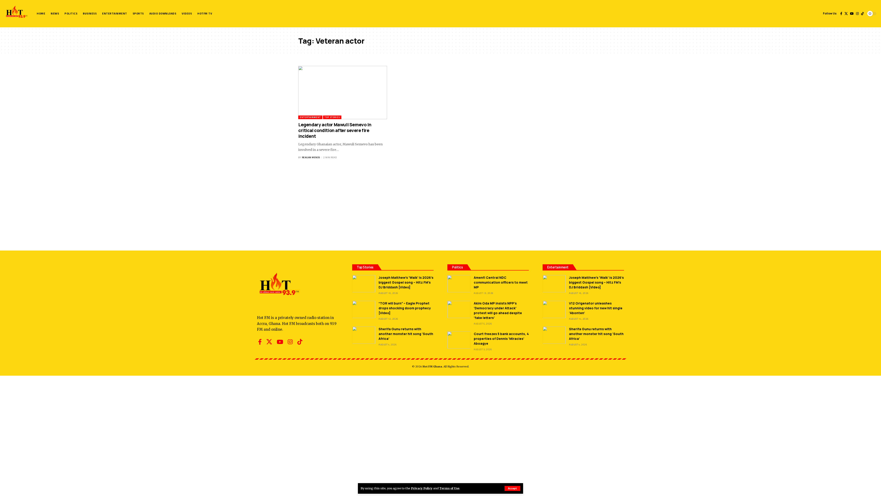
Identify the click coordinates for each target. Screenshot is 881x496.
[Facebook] (841, 13)
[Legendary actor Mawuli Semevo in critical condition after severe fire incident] (342, 92)
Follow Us (829, 13)
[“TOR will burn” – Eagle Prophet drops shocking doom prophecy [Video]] (363, 309)
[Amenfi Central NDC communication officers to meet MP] (458, 283)
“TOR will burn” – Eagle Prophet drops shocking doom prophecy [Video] (405, 308)
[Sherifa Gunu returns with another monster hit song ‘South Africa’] (363, 335)
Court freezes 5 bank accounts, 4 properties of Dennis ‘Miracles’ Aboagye (501, 339)
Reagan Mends (311, 157)
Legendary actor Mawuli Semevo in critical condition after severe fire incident (334, 130)
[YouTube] (852, 13)
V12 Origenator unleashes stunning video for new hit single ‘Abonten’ (595, 308)
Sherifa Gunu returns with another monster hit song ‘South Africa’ (406, 334)
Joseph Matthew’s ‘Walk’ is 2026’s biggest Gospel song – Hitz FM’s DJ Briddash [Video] (406, 282)
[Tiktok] (862, 13)
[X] (846, 13)
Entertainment (310, 117)
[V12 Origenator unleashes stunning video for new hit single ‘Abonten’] (554, 309)
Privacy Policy (421, 488)
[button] (512, 488)
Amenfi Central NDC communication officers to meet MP (501, 282)
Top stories (332, 117)
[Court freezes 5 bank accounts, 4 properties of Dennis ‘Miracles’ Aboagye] (458, 340)
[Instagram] (857, 13)
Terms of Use (449, 488)
